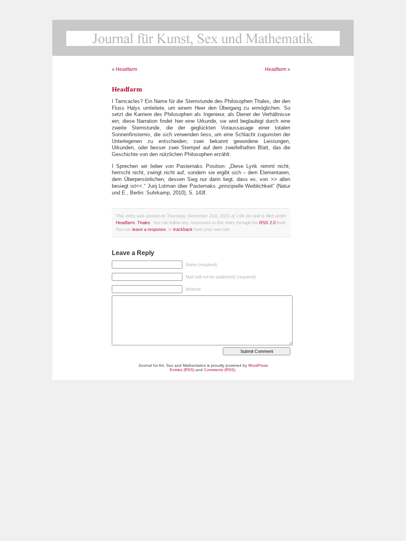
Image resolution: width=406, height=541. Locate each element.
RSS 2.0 (267, 222)
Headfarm (126, 69)
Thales (143, 222)
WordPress (258, 365)
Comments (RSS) (219, 370)
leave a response (149, 229)
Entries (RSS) (182, 370)
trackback (183, 229)
